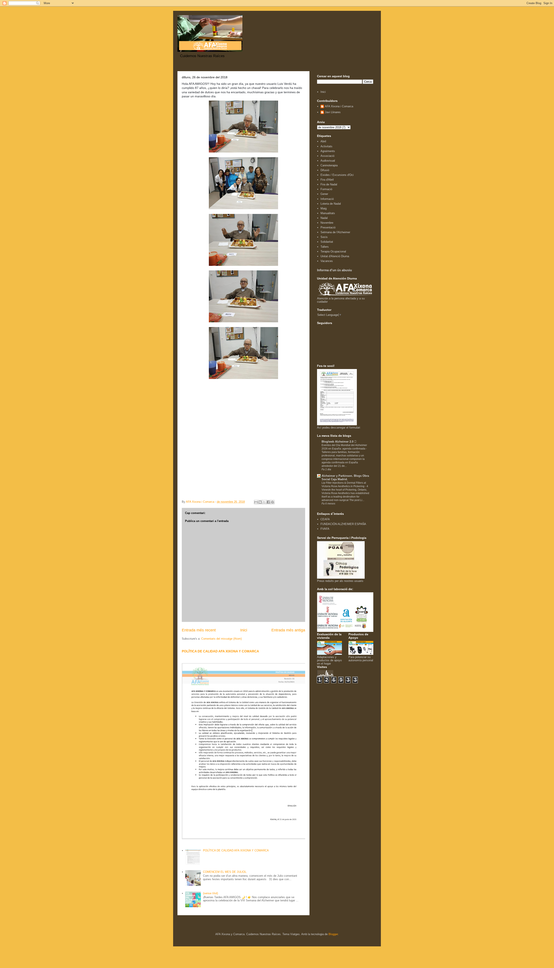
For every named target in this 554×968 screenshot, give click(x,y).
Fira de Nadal (328, 184)
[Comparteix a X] (264, 502)
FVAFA (324, 528)
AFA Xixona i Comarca (339, 106)
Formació (326, 189)
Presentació (327, 227)
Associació (327, 155)
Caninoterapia (329, 165)
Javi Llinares (333, 112)
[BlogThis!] (260, 502)
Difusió (324, 170)
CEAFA (325, 519)
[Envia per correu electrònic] (256, 502)
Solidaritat (326, 241)
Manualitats (327, 213)
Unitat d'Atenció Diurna (334, 256)
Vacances (326, 261)
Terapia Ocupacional (333, 251)
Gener (324, 194)
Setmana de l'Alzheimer (335, 232)
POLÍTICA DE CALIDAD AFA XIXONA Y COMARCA (220, 651)
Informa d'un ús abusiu (334, 270)
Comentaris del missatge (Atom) (221, 638)
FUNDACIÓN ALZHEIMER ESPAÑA (343, 524)
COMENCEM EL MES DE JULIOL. (225, 871)
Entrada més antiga (288, 630)
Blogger (333, 934)
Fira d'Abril (327, 179)
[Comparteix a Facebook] (268, 502)
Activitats (326, 146)
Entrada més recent (199, 630)
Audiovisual (327, 160)
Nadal (324, 218)
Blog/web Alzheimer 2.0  (339, 441)
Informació (327, 199)
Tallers (324, 246)
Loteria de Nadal (330, 203)
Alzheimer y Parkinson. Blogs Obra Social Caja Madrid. (345, 477)
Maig (323, 208)
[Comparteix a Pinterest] (272, 502)
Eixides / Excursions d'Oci (337, 175)
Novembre (326, 222)
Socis (324, 237)
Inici (243, 630)
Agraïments (327, 151)
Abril (323, 141)
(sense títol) (210, 893)
